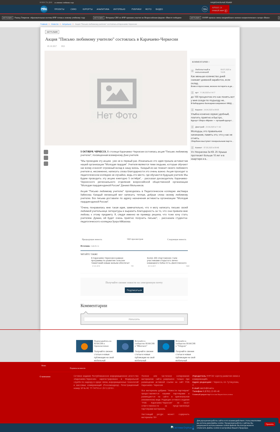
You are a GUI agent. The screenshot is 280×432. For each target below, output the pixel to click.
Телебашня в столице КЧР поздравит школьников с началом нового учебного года (214, 18)
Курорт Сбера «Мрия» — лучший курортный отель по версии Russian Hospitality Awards (213, 120)
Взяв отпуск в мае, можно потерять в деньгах (213, 86)
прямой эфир (218, 9)
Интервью (119, 9)
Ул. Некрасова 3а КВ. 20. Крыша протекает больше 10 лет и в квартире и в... (209, 155)
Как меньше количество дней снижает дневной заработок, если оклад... (210, 80)
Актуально (52, 32)
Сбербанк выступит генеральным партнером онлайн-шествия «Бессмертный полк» (213, 141)
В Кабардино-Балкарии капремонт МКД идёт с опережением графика (213, 103)
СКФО (73, 9)
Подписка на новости (77, 368)
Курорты (87, 9)
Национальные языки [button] (221, 2)
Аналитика (103, 9)
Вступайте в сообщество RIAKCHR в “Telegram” (185, 343)
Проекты (59, 9)
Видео (159, 9)
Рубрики (136, 9)
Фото (148, 9)
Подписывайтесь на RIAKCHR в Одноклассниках (102, 343)
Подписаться (134, 290)
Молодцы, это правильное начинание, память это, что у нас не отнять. (211, 135)
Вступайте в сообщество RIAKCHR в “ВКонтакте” (145, 343)
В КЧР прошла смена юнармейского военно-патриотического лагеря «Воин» (123, 18)
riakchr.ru (95, 246)
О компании (45, 377)
